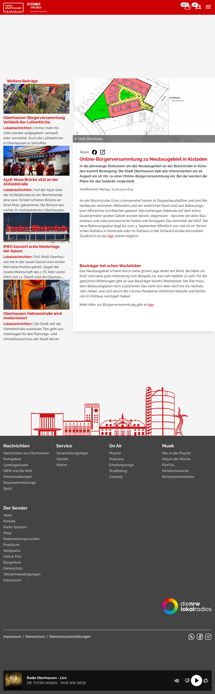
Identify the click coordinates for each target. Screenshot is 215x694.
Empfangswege (121, 465)
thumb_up (205, 680)
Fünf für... (169, 465)
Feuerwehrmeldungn (19, 483)
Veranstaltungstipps (72, 453)
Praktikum (11, 545)
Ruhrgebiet (12, 459)
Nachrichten (16, 445)
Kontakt (9, 521)
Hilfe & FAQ (12, 557)
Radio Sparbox (15, 527)
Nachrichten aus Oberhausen (26, 453)
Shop (7, 533)
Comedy (116, 477)
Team (7, 515)
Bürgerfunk (12, 562)
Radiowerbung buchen (21, 539)
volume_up (177, 681)
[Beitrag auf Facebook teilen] (94, 152)
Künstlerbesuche (175, 471)
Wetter (61, 465)
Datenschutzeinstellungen (69, 637)
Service (64, 445)
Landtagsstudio (15, 465)
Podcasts (116, 459)
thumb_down (187, 680)
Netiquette (11, 551)
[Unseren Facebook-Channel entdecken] (200, 636)
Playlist (115, 453)
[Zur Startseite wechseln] (13, 7)
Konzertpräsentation (178, 477)
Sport (7, 489)
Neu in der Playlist (176, 453)
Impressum (12, 580)
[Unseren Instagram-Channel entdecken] (208, 636)
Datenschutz (13, 568)
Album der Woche (176, 459)
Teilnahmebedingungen (21, 574)
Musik (168, 445)
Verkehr (62, 459)
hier (111, 236)
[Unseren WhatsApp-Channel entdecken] (191, 636)
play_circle (196, 680)
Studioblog (118, 471)
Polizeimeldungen (17, 477)
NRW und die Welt (17, 471)
